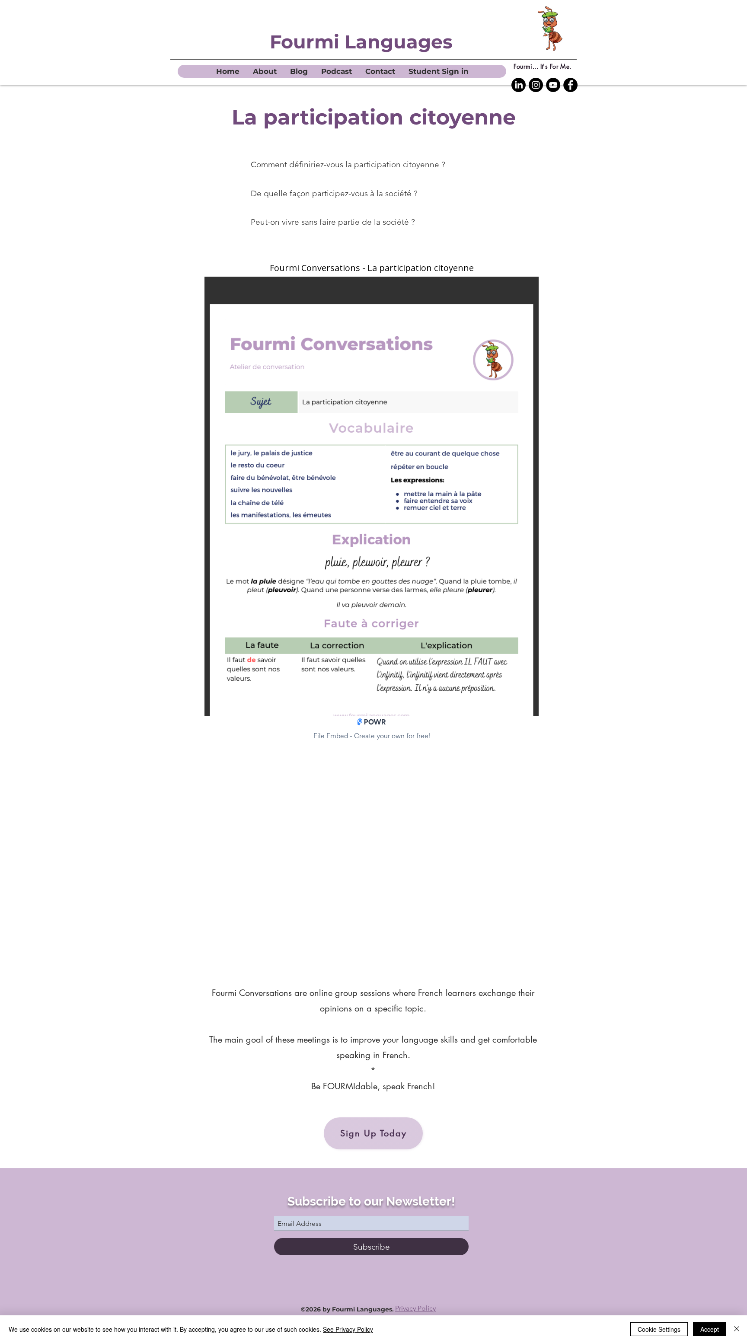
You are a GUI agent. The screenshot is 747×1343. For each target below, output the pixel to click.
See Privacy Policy (348, 1329)
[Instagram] (536, 85)
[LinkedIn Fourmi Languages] (518, 85)
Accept (709, 1329)
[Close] (736, 1329)
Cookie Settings (659, 1329)
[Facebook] (570, 85)
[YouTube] (553, 85)
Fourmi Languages (361, 41)
